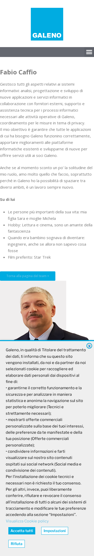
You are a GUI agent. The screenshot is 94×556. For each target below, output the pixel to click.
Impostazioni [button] (55, 530)
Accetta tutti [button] (21, 530)
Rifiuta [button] (16, 543)
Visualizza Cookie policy (27, 521)
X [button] (89, 346)
